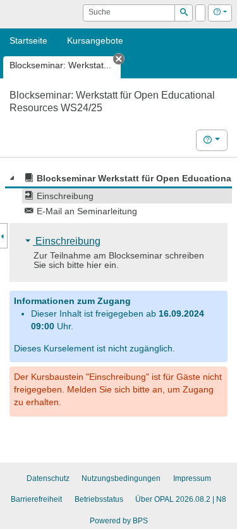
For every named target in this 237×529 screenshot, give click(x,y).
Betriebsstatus (99, 499)
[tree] (118, 195)
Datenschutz (48, 478)
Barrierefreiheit (36, 499)
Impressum (192, 478)
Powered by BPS (119, 520)
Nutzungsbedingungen (121, 478)
